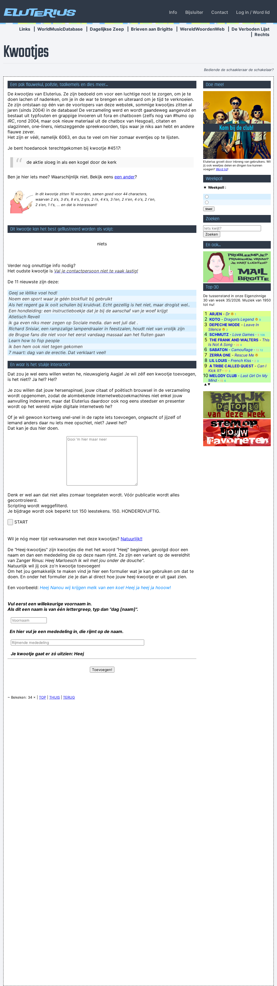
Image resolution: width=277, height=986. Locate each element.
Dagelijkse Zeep (107, 29)
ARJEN (215, 313)
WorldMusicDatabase (60, 29)
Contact (219, 12)
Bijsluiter (194, 12)
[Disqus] (102, 773)
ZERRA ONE (220, 355)
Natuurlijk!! (131, 538)
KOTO (214, 319)
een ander (124, 176)
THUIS (54, 697)
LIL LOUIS (218, 360)
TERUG (69, 697)
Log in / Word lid (253, 12)
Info (173, 12)
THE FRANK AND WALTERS (233, 340)
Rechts (262, 34)
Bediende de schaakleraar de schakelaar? (239, 70)
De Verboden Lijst (250, 29)
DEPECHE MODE (224, 324)
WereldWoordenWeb (202, 29)
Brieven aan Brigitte (152, 29)
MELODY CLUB (223, 375)
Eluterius (39, 12)
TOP (42, 697)
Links (24, 29)
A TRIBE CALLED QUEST (231, 366)
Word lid (221, 169)
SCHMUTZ (219, 334)
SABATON (218, 349)
